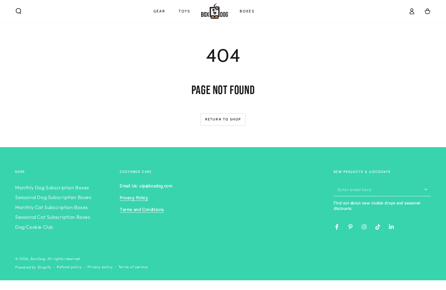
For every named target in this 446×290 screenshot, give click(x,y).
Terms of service (133, 267)
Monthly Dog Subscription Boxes (52, 187)
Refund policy (69, 267)
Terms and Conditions (142, 210)
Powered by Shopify (33, 267)
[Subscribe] (427, 189)
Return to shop (223, 119)
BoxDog (38, 258)
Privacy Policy (134, 198)
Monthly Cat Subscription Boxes (51, 207)
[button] (18, 11)
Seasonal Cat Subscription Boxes (52, 217)
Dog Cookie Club (34, 227)
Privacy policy (100, 267)
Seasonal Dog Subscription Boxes (53, 197)
